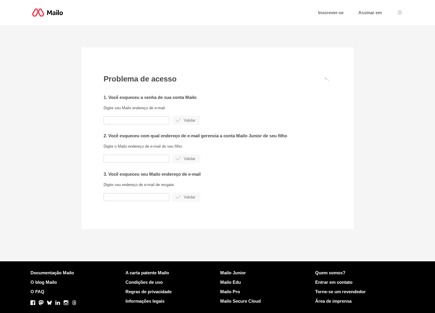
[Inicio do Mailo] (47, 12)
